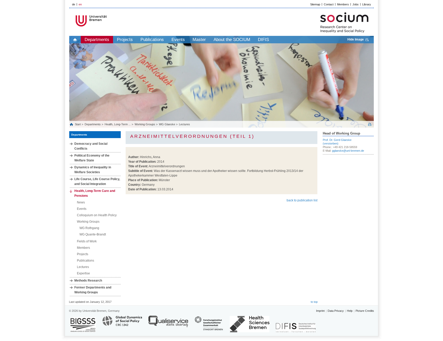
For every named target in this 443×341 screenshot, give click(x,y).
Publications (152, 39)
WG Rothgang (89, 228)
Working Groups (145, 124)
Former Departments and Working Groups (92, 290)
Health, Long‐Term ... (118, 124)
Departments (97, 39)
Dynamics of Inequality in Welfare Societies (92, 170)
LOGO (108, 21)
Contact (329, 4)
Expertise (83, 273)
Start (78, 124)
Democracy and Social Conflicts (90, 146)
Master (199, 39)
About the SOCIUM (232, 39)
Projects (125, 39)
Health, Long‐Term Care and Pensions (94, 193)
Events (178, 39)
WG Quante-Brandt (92, 234)
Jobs (356, 4)
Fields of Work (87, 241)
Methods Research (88, 280)
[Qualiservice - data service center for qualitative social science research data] (168, 323)
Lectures (184, 124)
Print (369, 124)
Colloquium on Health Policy (97, 215)
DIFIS (263, 39)
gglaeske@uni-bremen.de (348, 150)
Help (350, 310)
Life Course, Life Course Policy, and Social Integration (97, 181)
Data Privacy (336, 310)
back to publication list (302, 200)
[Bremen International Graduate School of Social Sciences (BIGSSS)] (83, 324)
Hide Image (355, 39)
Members (343, 4)
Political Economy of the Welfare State (91, 158)
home (75, 39)
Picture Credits (365, 310)
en (80, 4)
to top (314, 301)
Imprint (320, 310)
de (73, 4)
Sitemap (315, 4)
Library (366, 4)
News (81, 202)
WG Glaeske (167, 124)
